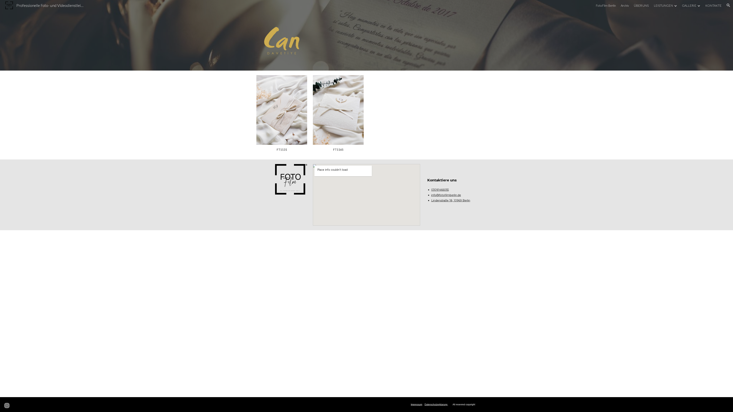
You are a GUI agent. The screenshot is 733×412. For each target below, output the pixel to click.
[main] (281, 150)
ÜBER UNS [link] (641, 5)
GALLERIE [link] (689, 5)
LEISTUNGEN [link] (663, 5)
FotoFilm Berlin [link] (606, 5)
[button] (728, 5)
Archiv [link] (625, 5)
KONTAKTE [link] (713, 5)
